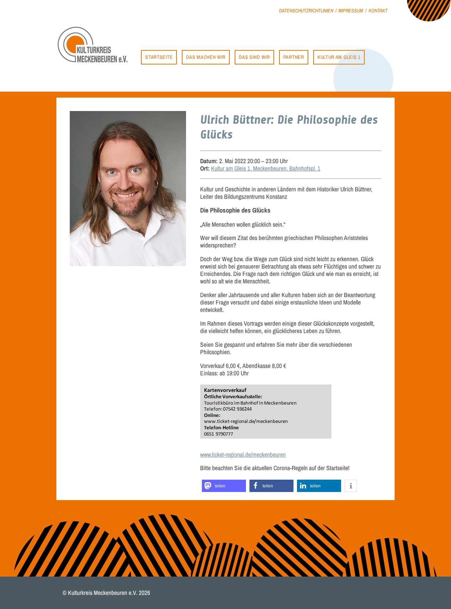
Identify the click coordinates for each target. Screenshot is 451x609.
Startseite (159, 57)
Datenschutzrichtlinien (306, 10)
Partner (293, 57)
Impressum (350, 10)
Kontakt (378, 10)
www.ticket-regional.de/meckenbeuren (243, 454)
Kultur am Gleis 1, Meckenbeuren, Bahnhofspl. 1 (265, 168)
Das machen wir (206, 57)
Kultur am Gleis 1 (338, 57)
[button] (224, 486)
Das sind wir (254, 57)
